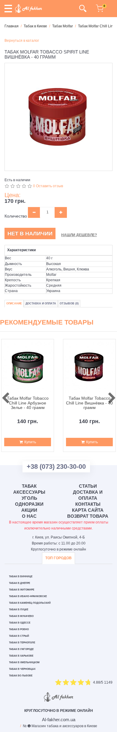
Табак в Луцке (18, 609)
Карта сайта (88, 510)
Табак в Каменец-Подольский (30, 603)
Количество (15, 216)
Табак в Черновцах (22, 669)
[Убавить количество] (34, 212)
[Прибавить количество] (61, 212)
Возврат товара (87, 516)
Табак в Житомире (21, 589)
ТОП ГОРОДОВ (58, 558)
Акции (29, 510)
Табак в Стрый (19, 636)
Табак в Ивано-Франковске (28, 596)
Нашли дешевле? (79, 235)
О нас (29, 516)
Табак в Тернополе (22, 642)
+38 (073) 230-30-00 (56, 466)
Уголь (29, 498)
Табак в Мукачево (21, 616)
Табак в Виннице (20, 576)
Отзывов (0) (69, 303)
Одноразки (29, 504)
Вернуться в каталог (21, 40)
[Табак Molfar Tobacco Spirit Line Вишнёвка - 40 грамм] (58, 117)
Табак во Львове (20, 675)
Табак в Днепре (19, 583)
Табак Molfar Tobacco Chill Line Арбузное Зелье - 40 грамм (28, 403)
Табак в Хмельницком (24, 662)
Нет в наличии (30, 233)
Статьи (88, 486)
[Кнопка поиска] (82, 8)
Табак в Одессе (19, 622)
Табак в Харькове (21, 655)
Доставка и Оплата (41, 303)
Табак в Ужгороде (21, 649)
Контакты (87, 504)
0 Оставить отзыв (48, 186)
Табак (29, 486)
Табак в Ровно (19, 629)
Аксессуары (29, 492)
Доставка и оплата (88, 495)
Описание (14, 303)
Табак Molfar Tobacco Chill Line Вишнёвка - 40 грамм (89, 403)
